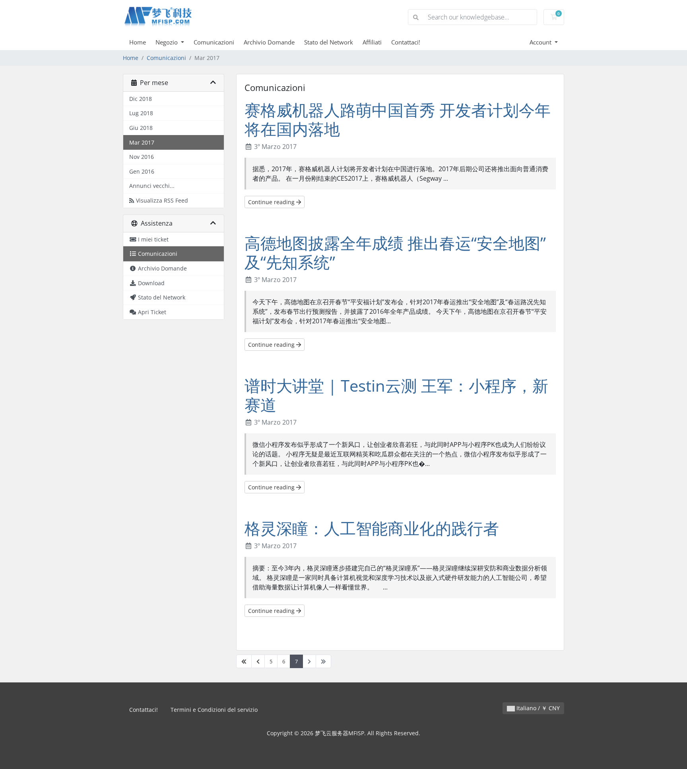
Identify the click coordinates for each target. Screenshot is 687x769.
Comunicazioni (214, 42)
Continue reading (272, 202)
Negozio (167, 42)
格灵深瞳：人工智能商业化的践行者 (372, 528)
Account (541, 42)
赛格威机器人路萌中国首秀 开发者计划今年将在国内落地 (398, 119)
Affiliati (372, 42)
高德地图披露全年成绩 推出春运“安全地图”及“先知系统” (395, 252)
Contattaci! (405, 42)
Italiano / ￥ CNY (537, 708)
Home (137, 42)
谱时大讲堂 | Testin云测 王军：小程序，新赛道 (396, 395)
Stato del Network (328, 42)
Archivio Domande (269, 42)
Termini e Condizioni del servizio (214, 709)
